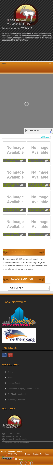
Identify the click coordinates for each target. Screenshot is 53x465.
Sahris (10, 378)
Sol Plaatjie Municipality (17, 394)
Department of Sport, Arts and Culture (23, 389)
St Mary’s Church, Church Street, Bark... (14, 210)
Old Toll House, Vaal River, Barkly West (38, 185)
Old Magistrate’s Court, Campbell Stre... (39, 210)
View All (45, 137)
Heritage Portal (14, 383)
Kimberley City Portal (16, 400)
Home (27, 454)
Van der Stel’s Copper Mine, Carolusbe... (38, 160)
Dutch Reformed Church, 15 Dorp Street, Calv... (36, 235)
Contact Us (37, 454)
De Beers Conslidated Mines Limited (13, 160)
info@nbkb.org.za (13, 436)
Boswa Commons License (11, 452)
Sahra (10, 372)
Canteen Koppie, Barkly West (11, 185)
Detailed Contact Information (17, 443)
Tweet (5, 250)
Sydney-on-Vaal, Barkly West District (13, 235)
